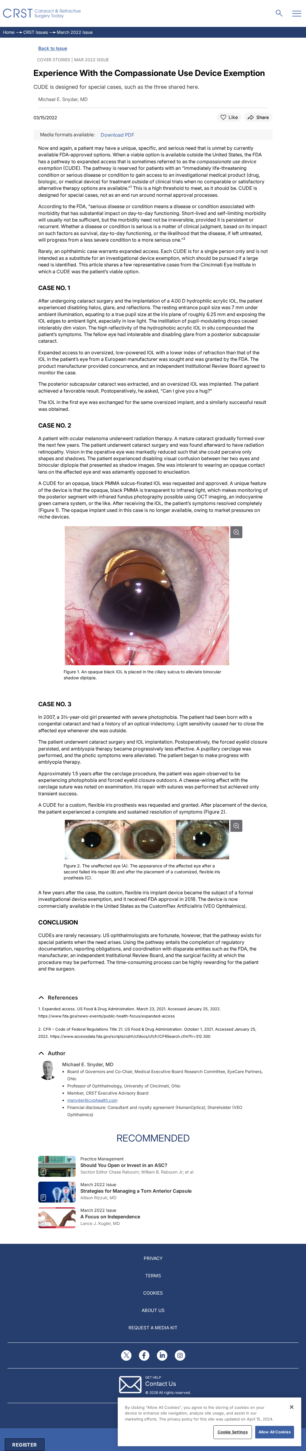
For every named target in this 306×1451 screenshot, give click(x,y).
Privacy (153, 1258)
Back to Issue (52, 48)
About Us (153, 1310)
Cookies (153, 1293)
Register (24, 1445)
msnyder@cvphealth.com (92, 1100)
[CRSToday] (42, 13)
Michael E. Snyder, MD (88, 1064)
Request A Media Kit (153, 1328)
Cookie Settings (233, 1431)
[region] (209, 1421)
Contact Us (160, 1383)
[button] (58, 998)
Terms (153, 1275)
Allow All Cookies (274, 1431)
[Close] (291, 1407)
